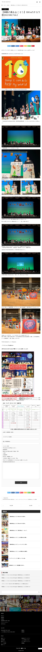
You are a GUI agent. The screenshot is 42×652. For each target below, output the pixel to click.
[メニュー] (39, 2)
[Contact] (23, 648)
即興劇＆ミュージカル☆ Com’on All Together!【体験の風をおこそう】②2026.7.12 (16, 586)
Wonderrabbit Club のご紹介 (5, 630)
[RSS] (25, 648)
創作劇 (36, 499)
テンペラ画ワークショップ (26, 641)
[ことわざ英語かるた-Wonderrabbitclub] (6, 1)
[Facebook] (16, 648)
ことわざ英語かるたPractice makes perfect (8, 631)
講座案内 (23, 631)
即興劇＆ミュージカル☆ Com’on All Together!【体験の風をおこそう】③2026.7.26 (16, 580)
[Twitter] (17, 648)
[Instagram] (19, 648)
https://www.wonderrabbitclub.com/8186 (9, 397)
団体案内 (2, 617)
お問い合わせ (3, 623)
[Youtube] (21, 648)
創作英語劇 (3, 639)
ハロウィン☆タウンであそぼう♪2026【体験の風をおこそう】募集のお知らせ (15, 583)
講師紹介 (23, 630)
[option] (10, 603)
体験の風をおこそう (31, 499)
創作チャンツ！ (3, 641)
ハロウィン (17, 499)
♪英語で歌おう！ (12, 499)
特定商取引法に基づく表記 (5, 620)
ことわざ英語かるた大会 (25, 639)
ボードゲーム (21, 499)
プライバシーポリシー (4, 622)
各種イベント (3, 638)
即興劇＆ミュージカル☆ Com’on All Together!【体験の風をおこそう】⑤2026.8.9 (16, 574)
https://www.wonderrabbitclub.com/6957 (9, 399)
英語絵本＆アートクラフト (26, 638)
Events (5, 9)
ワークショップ (25, 499)
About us (2, 615)
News (7, 499)
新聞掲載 (23, 643)
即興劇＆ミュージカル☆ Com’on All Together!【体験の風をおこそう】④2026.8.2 (16, 577)
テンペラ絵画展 (3, 643)
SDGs (9, 499)
